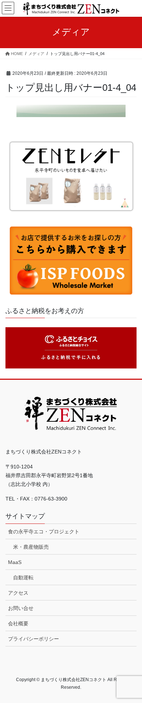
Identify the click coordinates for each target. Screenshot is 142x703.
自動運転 (23, 577)
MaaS (14, 562)
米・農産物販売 (31, 547)
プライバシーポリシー (33, 639)
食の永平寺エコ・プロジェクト (43, 531)
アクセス (18, 593)
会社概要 (18, 623)
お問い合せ (20, 608)
